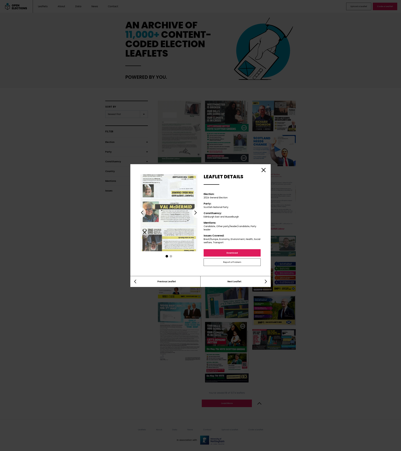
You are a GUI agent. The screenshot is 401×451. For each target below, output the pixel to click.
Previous (140, 212)
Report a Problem (232, 262)
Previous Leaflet (166, 281)
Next (197, 212)
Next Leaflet (234, 281)
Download (232, 252)
